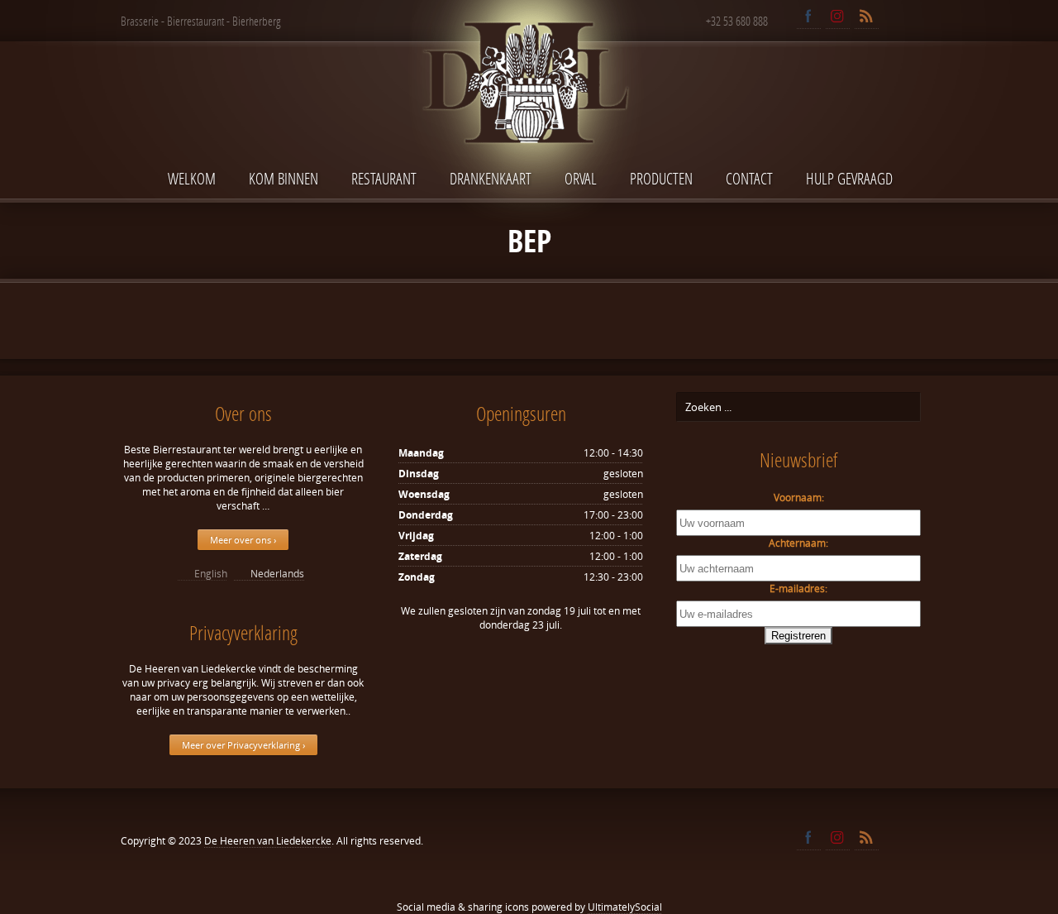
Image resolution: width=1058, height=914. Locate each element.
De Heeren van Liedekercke (267, 841)
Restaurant (384, 178)
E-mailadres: (798, 588)
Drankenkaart (490, 178)
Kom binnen (283, 178)
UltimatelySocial (625, 907)
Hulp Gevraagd (849, 178)
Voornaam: (799, 497)
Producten (661, 178)
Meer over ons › (243, 540)
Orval (581, 178)
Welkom (192, 178)
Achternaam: (798, 543)
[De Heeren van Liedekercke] (529, 118)
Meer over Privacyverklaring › (243, 745)
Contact (749, 178)
